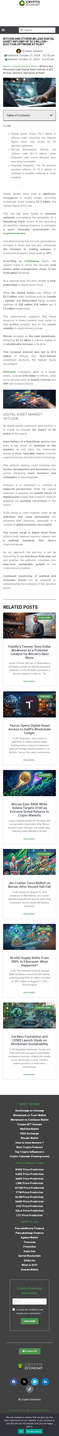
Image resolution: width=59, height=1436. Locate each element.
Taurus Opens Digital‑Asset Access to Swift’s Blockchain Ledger (29, 729)
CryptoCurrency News (24, 66)
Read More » (29, 681)
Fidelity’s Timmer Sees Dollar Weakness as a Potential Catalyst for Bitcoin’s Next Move (29, 652)
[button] (3, 30)
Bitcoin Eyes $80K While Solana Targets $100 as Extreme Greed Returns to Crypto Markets (29, 809)
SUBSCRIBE (30, 1321)
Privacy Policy (17, 1410)
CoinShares (31, 261)
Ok (21, 1431)
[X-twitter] (24, 1381)
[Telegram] (35, 1381)
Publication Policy (39, 1410)
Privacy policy (34, 1431)
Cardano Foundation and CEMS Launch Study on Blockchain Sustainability (29, 1040)
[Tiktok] (29, 1389)
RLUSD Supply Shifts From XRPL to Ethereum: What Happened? (29, 961)
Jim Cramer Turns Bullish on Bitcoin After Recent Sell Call (29, 885)
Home (6, 66)
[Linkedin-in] (45, 1381)
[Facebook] (13, 1381)
